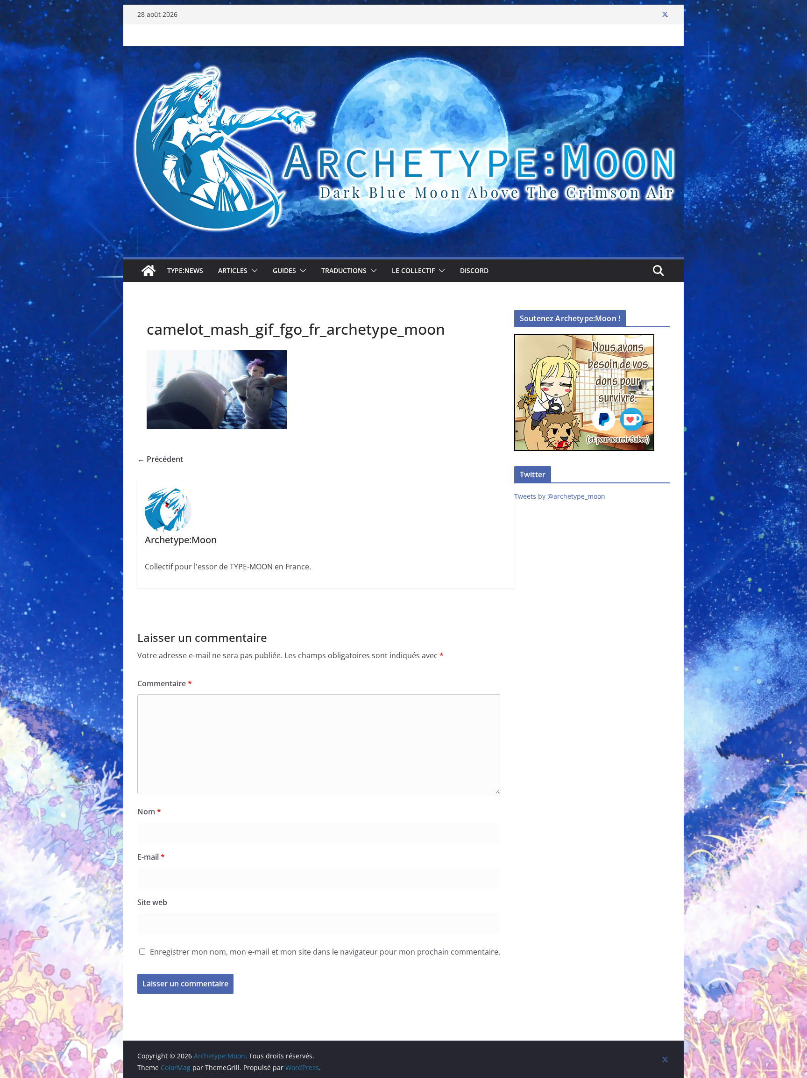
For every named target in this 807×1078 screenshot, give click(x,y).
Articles (233, 270)
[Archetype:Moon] (403, 53)
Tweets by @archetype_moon (559, 496)
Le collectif (413, 270)
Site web (152, 902)
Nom (149, 811)
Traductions (344, 270)
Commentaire (164, 683)
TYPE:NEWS (185, 270)
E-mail (151, 857)
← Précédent (160, 459)
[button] (253, 270)
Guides (284, 270)
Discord (474, 270)
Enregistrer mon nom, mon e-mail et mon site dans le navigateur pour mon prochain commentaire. (325, 952)
